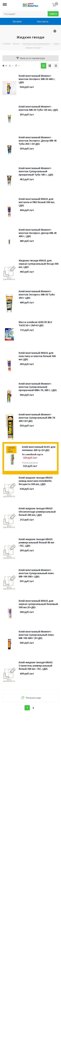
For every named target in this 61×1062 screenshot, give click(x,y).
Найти (53, 13)
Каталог (17, 21)
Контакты (42, 21)
